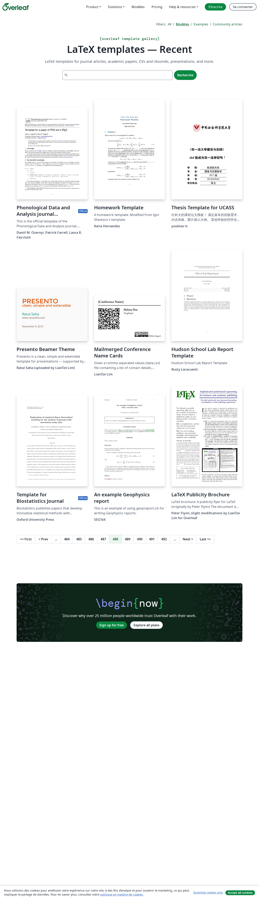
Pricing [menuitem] (157, 7)
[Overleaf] (15, 7)
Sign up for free (111, 625)
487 (103, 539)
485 (79, 539)
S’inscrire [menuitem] (215, 7)
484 (67, 539)
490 (139, 539)
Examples (201, 24)
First (26, 539)
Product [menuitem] (92, 7)
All (169, 24)
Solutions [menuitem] (115, 7)
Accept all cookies (240, 893)
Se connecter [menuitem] (243, 7)
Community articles (227, 24)
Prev (43, 539)
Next (188, 539)
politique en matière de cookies (121, 894)
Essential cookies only (208, 892)
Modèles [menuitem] (138, 7)
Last (205, 539)
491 (152, 539)
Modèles (182, 24)
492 (164, 539)
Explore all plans (146, 625)
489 (127, 539)
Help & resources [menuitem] (182, 7)
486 (91, 539)
